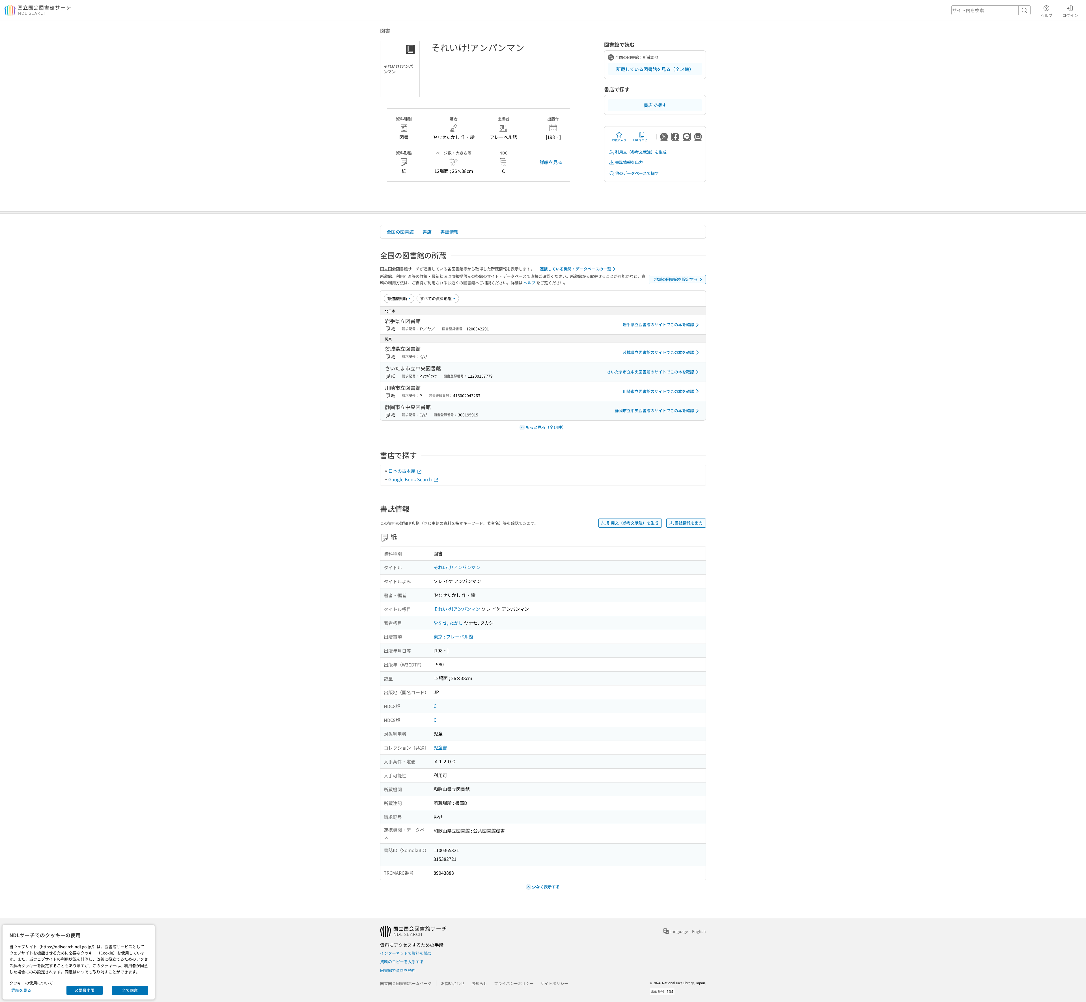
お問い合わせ (453, 983)
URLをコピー (641, 140)
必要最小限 (84, 990)
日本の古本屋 (402, 470)
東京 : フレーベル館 (453, 636)
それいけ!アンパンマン (457, 567)
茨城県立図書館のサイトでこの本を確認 (658, 352)
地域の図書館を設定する (676, 279)
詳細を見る (551, 162)
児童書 (440, 747)
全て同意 (130, 990)
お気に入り (619, 140)
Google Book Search (410, 479)
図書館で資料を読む (398, 970)
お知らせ (479, 983)
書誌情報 (449, 231)
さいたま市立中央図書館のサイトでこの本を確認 (650, 372)
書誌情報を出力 (629, 162)
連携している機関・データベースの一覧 (575, 269)
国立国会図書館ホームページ (406, 983)
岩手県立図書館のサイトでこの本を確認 (658, 324)
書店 (427, 231)
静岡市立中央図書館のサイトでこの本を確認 (654, 410)
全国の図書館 (400, 231)
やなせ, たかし (448, 622)
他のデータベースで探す (637, 173)
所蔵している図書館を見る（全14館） (655, 69)
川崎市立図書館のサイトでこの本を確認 (658, 391)
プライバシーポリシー (514, 983)
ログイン (1070, 15)
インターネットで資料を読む (406, 953)
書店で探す (655, 105)
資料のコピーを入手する (402, 961)
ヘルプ (1046, 15)
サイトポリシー (554, 983)
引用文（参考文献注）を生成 (641, 152)
